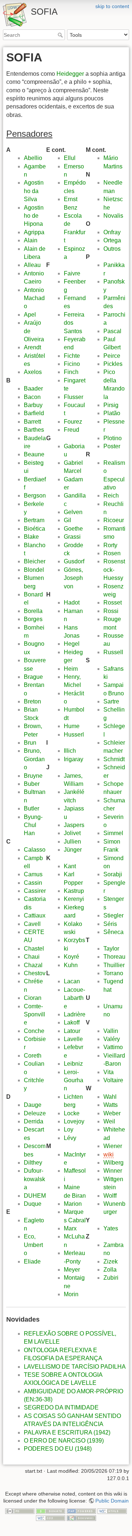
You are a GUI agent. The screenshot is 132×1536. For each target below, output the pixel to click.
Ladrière (74, 1014)
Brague (33, 677)
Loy (68, 1129)
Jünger (73, 850)
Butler (31, 808)
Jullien (72, 841)
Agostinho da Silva (34, 190)
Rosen (112, 553)
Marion (73, 1204)
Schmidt (114, 759)
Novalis (113, 216)
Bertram (34, 520)
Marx (70, 1228)
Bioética (34, 528)
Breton (32, 701)
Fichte (72, 356)
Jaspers (74, 825)
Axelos (33, 372)
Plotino (112, 438)
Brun (30, 743)
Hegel (72, 644)
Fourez (73, 421)
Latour (72, 1031)
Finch (71, 372)
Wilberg (113, 1162)
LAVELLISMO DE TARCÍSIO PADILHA (75, 1367)
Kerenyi (74, 899)
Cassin (33, 883)
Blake (31, 537)
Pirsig (110, 405)
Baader (33, 388)
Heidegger (70, 74)
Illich (70, 751)
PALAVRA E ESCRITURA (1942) (67, 1432)
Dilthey (33, 1162)
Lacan (72, 981)
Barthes (34, 430)
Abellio (33, 158)
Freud (71, 430)
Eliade (32, 1261)
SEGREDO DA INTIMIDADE (61, 1407)
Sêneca (113, 932)
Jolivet (72, 833)
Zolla (110, 1269)
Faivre (72, 273)
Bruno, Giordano (34, 759)
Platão (111, 413)
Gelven (73, 512)
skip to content (112, 6)
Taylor (111, 948)
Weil (109, 1121)
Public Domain (112, 1501)
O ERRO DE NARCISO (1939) (64, 1440)
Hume (72, 726)
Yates (110, 1228)
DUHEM (35, 1196)
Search (61, 35)
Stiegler (113, 915)
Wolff (110, 1196)
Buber (32, 784)
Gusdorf (74, 561)
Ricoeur (113, 520)
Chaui (32, 957)
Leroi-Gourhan (73, 1080)
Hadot (72, 602)
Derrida (33, 1121)
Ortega (112, 240)
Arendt (32, 347)
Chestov (34, 973)
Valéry (111, 1039)
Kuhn (71, 965)
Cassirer (35, 891)
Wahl (110, 1097)
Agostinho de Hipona (34, 215)
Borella (33, 611)
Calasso (34, 850)
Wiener (112, 1146)
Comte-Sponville (34, 1014)
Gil (67, 520)
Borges (33, 619)
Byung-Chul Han (33, 825)
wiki (108, 1154)
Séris (110, 924)
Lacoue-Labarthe (74, 998)
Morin (71, 1294)
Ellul (70, 158)
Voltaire (113, 1080)
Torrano (113, 973)
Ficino (72, 364)
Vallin (110, 1031)
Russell (113, 652)
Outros (112, 249)
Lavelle (73, 1039)
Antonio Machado (34, 298)
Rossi (110, 611)
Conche (34, 1031)
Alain (30, 240)
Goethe (73, 528)
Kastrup (74, 891)
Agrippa (34, 232)
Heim (71, 669)
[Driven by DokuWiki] (81, 1518)
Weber (112, 1113)
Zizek (110, 1261)
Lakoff (72, 1022)
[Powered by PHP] (81, 1511)
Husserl (74, 734)
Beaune (34, 454)
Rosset (112, 602)
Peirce (111, 356)
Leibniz (73, 1064)
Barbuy (33, 405)
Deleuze (35, 1113)
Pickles (112, 364)
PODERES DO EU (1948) (58, 1449)
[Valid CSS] (50, 1518)
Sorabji (112, 874)
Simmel (113, 833)
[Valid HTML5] (112, 1511)
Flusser (73, 397)
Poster (111, 446)
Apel (30, 314)
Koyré (71, 957)
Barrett (32, 421)
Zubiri (110, 1278)
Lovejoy (74, 1121)
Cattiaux (34, 915)
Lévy (70, 1138)
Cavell (32, 924)
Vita (108, 1072)
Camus (33, 874)
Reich (111, 495)
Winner (112, 1171)
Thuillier (114, 965)
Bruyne (33, 776)
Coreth (32, 1055)
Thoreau (114, 957)
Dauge (32, 1105)
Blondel (34, 570)
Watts (110, 1105)
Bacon (32, 397)
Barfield (34, 413)
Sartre (111, 701)
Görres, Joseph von (73, 578)
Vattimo (113, 1047)
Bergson (35, 495)
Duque (32, 1204)
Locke (72, 1113)
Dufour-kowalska (34, 1179)
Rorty (110, 545)
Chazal (33, 965)
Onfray (112, 232)
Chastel (34, 948)
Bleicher (34, 561)
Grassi (72, 537)
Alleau (32, 265)
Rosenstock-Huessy (114, 569)
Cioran (32, 998)
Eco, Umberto (33, 1244)
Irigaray (73, 759)
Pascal (112, 331)
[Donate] (50, 1511)
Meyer (72, 1269)
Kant (70, 866)
